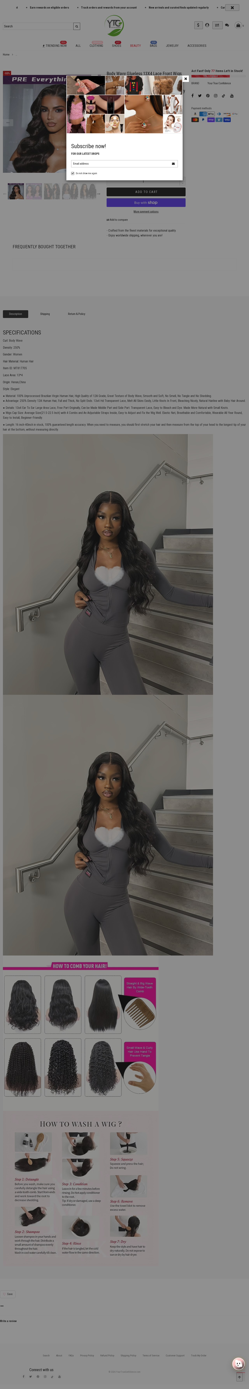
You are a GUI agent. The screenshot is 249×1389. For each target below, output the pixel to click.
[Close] (185, 79)
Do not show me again (86, 173)
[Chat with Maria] (238, 1364)
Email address (81, 163)
